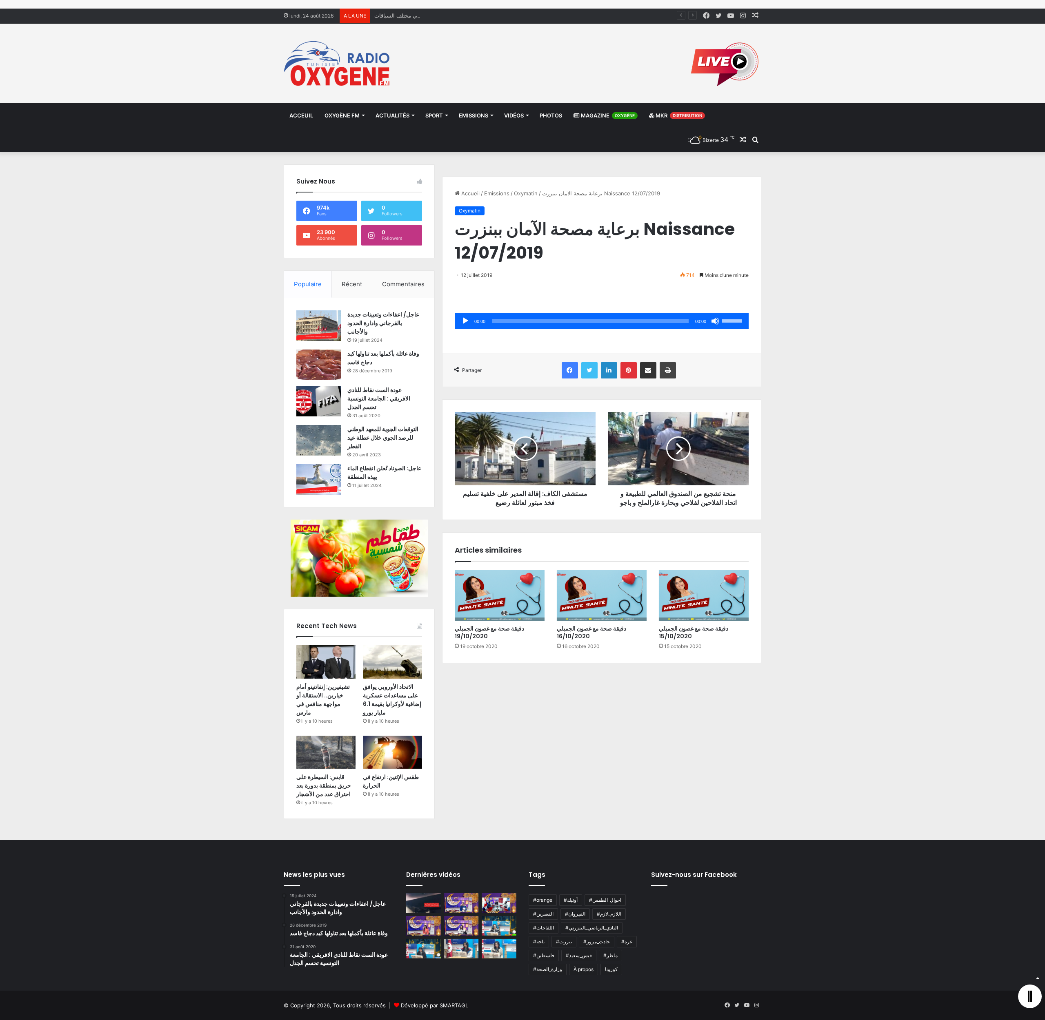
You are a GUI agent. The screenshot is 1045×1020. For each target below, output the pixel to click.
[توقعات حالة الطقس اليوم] (423, 926)
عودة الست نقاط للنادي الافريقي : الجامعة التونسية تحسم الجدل (378, 398)
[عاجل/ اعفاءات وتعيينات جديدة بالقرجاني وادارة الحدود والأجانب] (318, 325)
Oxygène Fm (342, 115)
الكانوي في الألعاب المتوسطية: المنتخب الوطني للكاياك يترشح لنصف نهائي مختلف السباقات (477, 15)
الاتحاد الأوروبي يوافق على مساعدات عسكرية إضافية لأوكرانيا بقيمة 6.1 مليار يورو (392, 700)
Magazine (607, 115)
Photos (551, 115)
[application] (602, 321)
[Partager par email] (648, 370)
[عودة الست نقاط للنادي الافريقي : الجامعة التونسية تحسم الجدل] (318, 401)
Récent (352, 284)
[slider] (733, 320)
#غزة (626, 941)
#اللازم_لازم (609, 914)
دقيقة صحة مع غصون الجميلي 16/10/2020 (591, 632)
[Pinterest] (628, 370)
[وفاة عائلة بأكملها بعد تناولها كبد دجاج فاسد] (318, 365)
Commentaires (403, 284)
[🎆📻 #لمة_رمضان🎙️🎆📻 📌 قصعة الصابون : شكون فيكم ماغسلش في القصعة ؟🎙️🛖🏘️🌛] (499, 903)
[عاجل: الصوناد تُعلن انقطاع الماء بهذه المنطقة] (318, 479)
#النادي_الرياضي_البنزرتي (591, 928)
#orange (542, 900)
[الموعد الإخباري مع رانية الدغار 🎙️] (461, 903)
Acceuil (301, 115)
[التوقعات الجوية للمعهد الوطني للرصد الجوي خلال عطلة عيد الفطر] (318, 440)
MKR (678, 115)
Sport (434, 115)
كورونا (611, 969)
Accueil (470, 193)
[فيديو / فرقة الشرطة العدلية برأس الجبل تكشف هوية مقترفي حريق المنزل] (423, 903)
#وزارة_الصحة (547, 969)
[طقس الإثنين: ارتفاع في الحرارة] (392, 752)
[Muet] (715, 321)
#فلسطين (543, 955)
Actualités (392, 115)
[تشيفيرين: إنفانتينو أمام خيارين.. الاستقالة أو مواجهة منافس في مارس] (326, 662)
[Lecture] (465, 321)
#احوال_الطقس (605, 900)
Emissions (473, 115)
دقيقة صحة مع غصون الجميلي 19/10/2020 (489, 632)
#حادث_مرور (596, 941)
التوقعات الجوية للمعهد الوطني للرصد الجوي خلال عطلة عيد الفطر (382, 437)
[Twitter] (589, 370)
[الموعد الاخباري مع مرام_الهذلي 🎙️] (461, 926)
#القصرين (543, 914)
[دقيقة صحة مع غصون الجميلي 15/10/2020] (704, 595)
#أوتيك (571, 900)
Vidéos (514, 115)
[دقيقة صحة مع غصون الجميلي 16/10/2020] (602, 595)
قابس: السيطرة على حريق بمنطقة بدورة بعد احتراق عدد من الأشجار (323, 785)
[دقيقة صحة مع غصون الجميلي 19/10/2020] (500, 595)
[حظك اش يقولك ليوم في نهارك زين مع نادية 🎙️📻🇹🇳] (423, 948)
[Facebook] (570, 370)
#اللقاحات (543, 928)
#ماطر (610, 955)
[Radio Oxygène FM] (338, 63)
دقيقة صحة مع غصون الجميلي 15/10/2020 (693, 632)
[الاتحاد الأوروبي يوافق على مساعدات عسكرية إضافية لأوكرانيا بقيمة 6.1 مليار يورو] (392, 662)
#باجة (539, 941)
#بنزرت (564, 941)
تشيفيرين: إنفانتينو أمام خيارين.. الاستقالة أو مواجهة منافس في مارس (323, 700)
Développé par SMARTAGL (434, 1005)
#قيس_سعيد (579, 955)
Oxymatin (526, 193)
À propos (584, 969)
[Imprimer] (668, 370)
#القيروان (575, 914)
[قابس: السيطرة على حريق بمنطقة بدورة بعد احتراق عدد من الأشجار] (326, 752)
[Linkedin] (609, 370)
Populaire (308, 284)
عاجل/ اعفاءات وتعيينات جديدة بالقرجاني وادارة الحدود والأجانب (383, 323)
